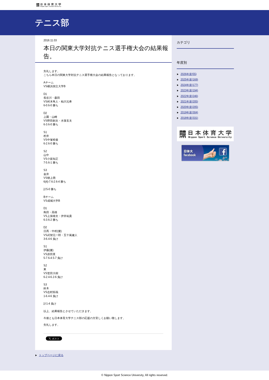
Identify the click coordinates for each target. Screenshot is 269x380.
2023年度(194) (189, 90)
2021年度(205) (189, 101)
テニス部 (52, 22)
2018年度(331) (189, 117)
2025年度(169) (189, 79)
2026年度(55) (188, 74)
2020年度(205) (189, 107)
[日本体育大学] (134, 3)
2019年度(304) (189, 112)
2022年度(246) (189, 96)
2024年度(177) (189, 85)
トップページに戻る (51, 355)
